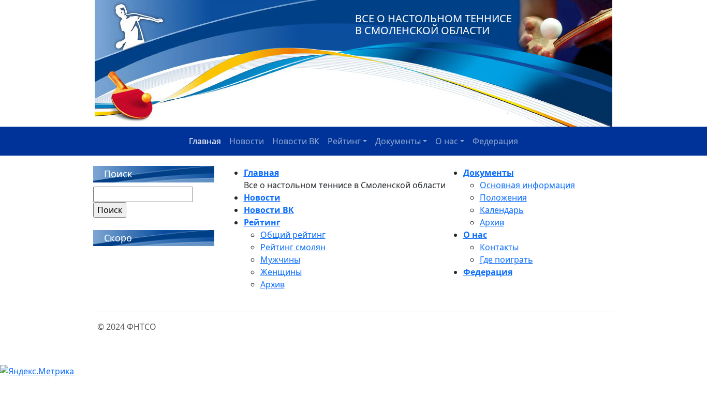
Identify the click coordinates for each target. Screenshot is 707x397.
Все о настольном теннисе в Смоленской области (433, 24)
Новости (246, 141)
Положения (503, 197)
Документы (398, 141)
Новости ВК (295, 141)
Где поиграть (506, 259)
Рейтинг (344, 141)
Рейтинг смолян (293, 247)
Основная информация (527, 185)
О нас (446, 141)
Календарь (502, 210)
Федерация (495, 141)
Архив (272, 284)
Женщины (281, 272)
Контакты (499, 247)
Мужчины (280, 259)
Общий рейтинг (293, 234)
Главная (205, 141)
